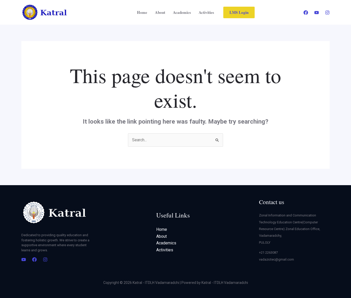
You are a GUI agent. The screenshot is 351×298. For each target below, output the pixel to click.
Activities (206, 12)
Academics (182, 12)
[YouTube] (316, 12)
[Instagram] (327, 12)
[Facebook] (305, 12)
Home (142, 12)
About (160, 12)
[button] (239, 12)
